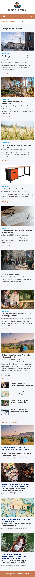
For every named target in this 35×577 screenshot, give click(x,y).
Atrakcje (4, 447)
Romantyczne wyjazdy (9, 556)
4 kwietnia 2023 (8, 277)
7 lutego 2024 (7, 191)
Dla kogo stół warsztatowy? (12, 189)
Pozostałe (5, 53)
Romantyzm (22, 556)
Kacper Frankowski (21, 62)
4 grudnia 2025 (8, 565)
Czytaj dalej (4, 73)
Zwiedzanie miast (16, 558)
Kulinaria (26, 484)
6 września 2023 (8, 235)
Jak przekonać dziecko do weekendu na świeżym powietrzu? (16, 315)
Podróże (18, 449)
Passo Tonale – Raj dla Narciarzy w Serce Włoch (20, 410)
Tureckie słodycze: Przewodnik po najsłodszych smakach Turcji (21, 385)
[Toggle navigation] (3, 16)
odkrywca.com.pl (23, 574)
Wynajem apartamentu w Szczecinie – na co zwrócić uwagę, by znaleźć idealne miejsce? (16, 58)
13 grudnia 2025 (8, 458)
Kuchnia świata (16, 484)
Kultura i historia (7, 449)
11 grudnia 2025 (8, 493)
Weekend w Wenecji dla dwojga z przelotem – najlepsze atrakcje (19, 402)
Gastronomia (6, 484)
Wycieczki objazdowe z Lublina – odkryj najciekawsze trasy (22, 394)
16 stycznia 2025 (8, 106)
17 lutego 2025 (8, 62)
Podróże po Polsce (14, 519)
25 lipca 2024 (7, 150)
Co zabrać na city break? (10, 274)
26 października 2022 (10, 318)
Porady (4, 272)
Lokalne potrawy (7, 486)
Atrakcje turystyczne (17, 447)
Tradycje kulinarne (21, 486)
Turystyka (25, 449)
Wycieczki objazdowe (8, 451)
